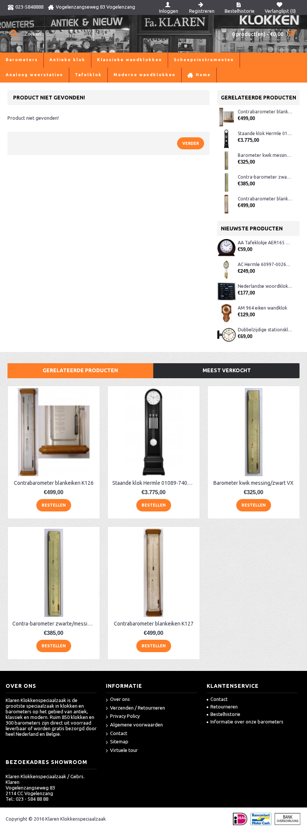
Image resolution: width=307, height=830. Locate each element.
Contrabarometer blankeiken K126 (265, 111)
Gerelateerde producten (80, 370)
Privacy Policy (125, 716)
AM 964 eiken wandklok (262, 307)
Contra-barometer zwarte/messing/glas (265, 176)
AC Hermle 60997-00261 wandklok (265, 264)
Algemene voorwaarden (136, 724)
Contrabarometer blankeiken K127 (265, 198)
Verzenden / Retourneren (137, 707)
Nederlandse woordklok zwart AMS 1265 (265, 286)
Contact (118, 733)
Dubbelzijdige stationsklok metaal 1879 (265, 329)
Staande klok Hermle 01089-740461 (265, 133)
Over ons (120, 699)
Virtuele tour (124, 750)
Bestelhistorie (225, 714)
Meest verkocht (227, 370)
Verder (190, 143)
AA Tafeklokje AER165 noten (265, 242)
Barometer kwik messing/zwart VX (265, 155)
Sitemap (119, 741)
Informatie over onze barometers (246, 721)
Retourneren (224, 706)
